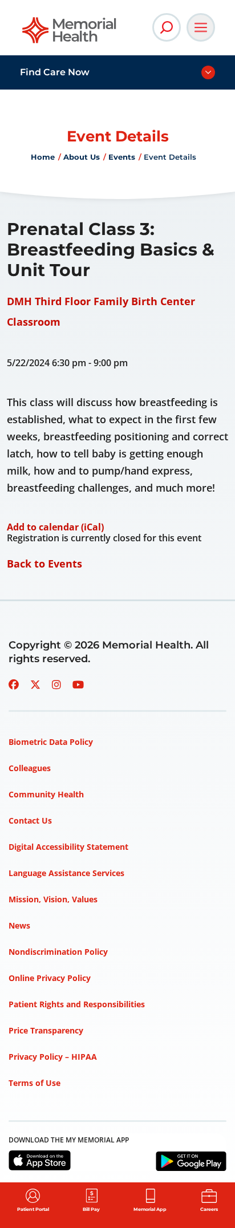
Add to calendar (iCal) (55, 527)
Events (121, 156)
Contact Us (30, 820)
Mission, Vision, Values (53, 899)
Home (43, 156)
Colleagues (30, 768)
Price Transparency (46, 1030)
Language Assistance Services (66, 873)
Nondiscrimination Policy (58, 951)
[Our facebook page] (14, 684)
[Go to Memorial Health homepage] (70, 33)
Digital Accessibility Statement (68, 846)
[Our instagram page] (56, 684)
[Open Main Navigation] (201, 27)
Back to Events (44, 563)
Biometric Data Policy (51, 741)
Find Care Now (55, 72)
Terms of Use (34, 1082)
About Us (81, 156)
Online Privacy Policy (50, 977)
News (19, 925)
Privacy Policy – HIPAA (53, 1056)
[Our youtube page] (78, 684)
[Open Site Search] (166, 27)
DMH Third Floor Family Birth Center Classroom (101, 311)
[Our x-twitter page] (35, 684)
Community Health (46, 794)
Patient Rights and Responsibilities (77, 1004)
